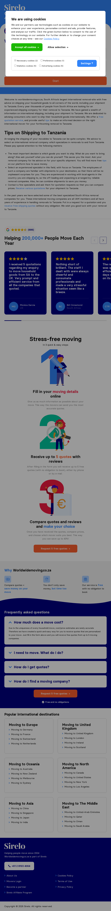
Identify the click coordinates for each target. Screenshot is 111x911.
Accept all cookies (25, 47)
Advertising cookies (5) (52, 66)
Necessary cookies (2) (27, 60)
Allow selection (56, 47)
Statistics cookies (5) (26, 66)
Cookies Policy (51, 38)
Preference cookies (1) (53, 60)
